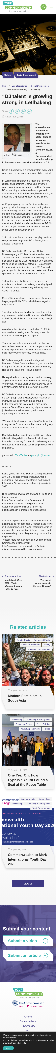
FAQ (28, 1030)
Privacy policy (28, 1026)
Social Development (40, 86)
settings (25, 1043)
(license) (45, 455)
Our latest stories (19, 86)
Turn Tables (21, 455)
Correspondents (28, 1021)
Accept (8, 1048)
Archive (28, 1016)
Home (5, 86)
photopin (35, 455)
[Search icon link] (43, 7)
